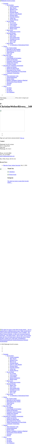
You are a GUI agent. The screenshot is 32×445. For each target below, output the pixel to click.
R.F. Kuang (13, 373)
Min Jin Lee (13, 361)
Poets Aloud (10, 394)
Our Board (9, 441)
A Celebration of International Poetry (19, 395)
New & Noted (10, 372)
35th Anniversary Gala (12, 426)
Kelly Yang (13, 386)
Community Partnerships (13, 423)
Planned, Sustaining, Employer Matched (17, 431)
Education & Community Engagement (13, 416)
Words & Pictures (11, 383)
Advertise (9, 434)
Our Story (9, 438)
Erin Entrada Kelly (15, 388)
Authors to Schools (11, 417)
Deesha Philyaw (14, 370)
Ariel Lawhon (13, 375)
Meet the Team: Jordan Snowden (11, 165)
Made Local (10, 381)
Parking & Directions (12, 410)
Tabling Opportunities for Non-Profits (16, 422)
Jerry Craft (12, 392)
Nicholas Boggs (14, 363)
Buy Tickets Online (12, 398)
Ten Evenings (10, 355)
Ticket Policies (10, 403)
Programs (5, 354)
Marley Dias (13, 385)
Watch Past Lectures (15, 382)
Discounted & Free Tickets (13, 401)
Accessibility (10, 407)
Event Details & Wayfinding (14, 409)
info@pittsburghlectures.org (7, 156)
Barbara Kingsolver (15, 378)
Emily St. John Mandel (16, 364)
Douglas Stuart (14, 366)
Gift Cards (9, 404)
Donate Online (10, 429)
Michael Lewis (14, 360)
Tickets (5, 397)
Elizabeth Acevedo (15, 389)
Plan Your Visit (7, 406)
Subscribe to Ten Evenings (13, 400)
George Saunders (14, 357)
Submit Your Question (12, 413)
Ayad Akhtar (13, 376)
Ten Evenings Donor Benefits (14, 432)
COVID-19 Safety (11, 415)
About (5, 437)
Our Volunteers (10, 443)
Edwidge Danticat (14, 367)
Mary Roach (13, 358)
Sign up (22, 138)
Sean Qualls (13, 391)
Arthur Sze (13, 369)
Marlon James (13, 379)
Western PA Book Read (13, 419)
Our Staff (9, 440)
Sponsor (9, 435)
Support (5, 425)
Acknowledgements (12, 428)
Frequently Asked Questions (14, 412)
